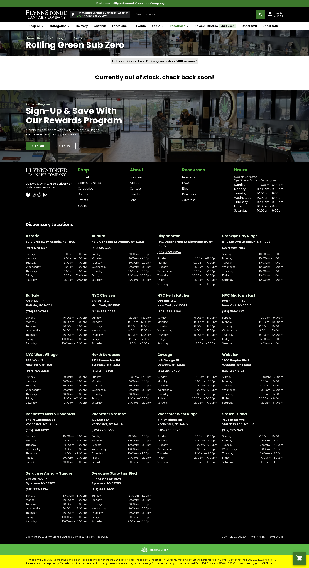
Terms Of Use (275, 536)
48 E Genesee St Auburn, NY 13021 (118, 242)
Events (135, 194)
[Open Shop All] (42, 26)
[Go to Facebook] (28, 194)
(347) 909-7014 (233, 248)
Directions (189, 194)
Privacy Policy (257, 536)
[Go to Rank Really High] (154, 549)
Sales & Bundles (89, 183)
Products (44, 38)
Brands (83, 194)
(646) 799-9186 (169, 311)
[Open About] (162, 26)
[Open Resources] (187, 26)
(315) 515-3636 (102, 248)
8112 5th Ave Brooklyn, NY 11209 (246, 242)
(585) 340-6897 (37, 430)
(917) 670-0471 (37, 248)
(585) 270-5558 (103, 430)
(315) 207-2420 (168, 371)
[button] (100, 14)
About (134, 183)
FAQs (185, 183)
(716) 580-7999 (37, 311)
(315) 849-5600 (103, 489)
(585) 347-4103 (233, 371)
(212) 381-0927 (233, 311)
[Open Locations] (128, 26)
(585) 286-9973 (168, 430)
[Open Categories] (68, 26)
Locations (136, 177)
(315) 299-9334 (37, 489)
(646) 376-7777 (104, 311)
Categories (85, 188)
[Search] (260, 14)
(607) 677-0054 (169, 252)
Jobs (133, 200)
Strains (82, 205)
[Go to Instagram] (33, 194)
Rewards (188, 177)
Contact (135, 188)
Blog (185, 188)
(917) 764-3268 (37, 371)
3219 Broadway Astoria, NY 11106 (50, 242)
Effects (83, 200)
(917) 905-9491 (233, 430)
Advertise (188, 200)
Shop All (84, 177)
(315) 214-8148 (102, 371)
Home (30, 38)
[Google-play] (45, 194)
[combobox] (194, 14)
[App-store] (39, 194)
